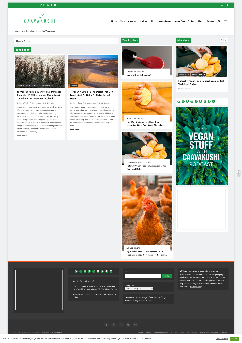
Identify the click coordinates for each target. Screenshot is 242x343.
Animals (130, 71)
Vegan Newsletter (128, 21)
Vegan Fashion (32, 85)
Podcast (143, 21)
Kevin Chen (77, 103)
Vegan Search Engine (184, 21)
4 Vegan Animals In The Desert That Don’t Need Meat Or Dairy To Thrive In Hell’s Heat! (92, 95)
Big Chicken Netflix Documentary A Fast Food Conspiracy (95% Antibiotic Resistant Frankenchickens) (146, 254)
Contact (210, 21)
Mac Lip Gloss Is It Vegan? (139, 74)
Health (129, 118)
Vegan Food (138, 118)
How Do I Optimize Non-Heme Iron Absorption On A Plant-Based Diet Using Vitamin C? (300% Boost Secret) (145, 125)
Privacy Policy (195, 286)
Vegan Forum (165, 21)
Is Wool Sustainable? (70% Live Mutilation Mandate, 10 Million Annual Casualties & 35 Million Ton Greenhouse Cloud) (39, 95)
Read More (21, 135)
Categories (129, 285)
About (200, 21)
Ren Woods (23, 103)
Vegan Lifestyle (144, 162)
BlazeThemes (57, 332)
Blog (153, 21)
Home (114, 21)
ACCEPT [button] (234, 338)
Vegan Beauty (139, 71)
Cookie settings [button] (222, 339)
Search (128, 271)
